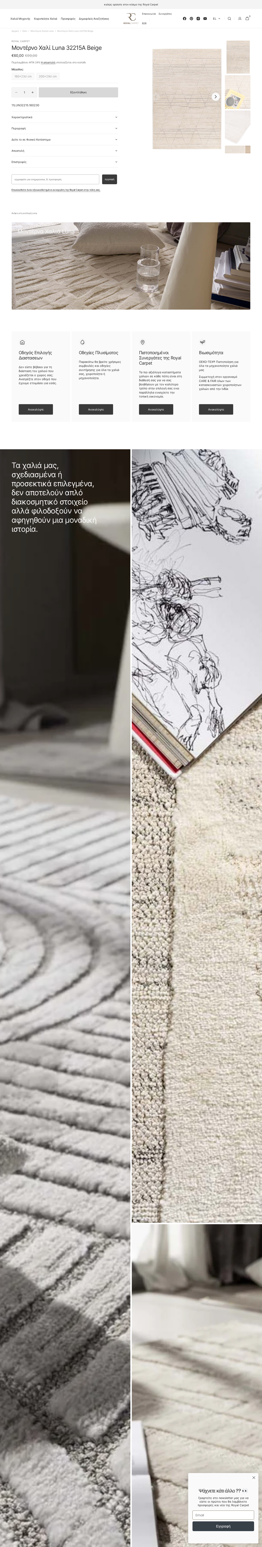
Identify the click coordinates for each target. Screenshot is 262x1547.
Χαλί (24, 31)
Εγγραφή (223, 1526)
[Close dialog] (254, 1477)
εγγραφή (109, 179)
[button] (229, 18)
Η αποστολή (48, 62)
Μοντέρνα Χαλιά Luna (42, 31)
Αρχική (15, 31)
